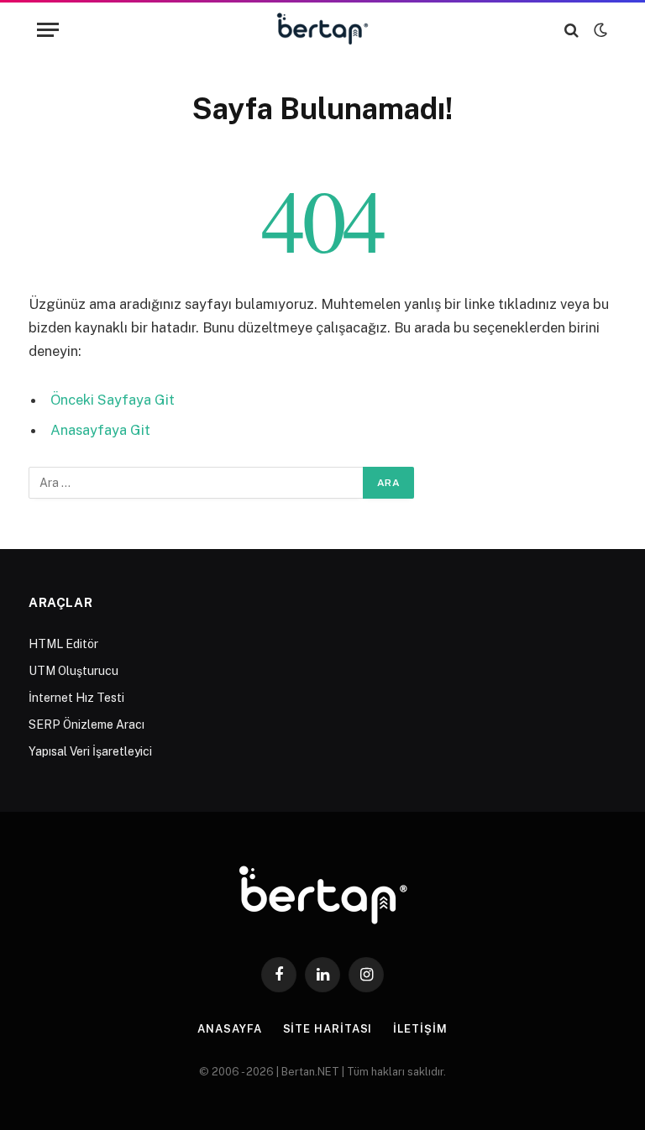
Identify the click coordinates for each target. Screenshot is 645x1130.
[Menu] (48, 30)
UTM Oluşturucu (73, 670)
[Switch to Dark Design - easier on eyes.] (599, 30)
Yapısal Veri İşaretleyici (90, 751)
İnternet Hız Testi (76, 697)
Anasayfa (229, 1029)
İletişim (420, 1029)
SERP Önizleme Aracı (86, 724)
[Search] (571, 30)
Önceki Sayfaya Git (112, 399)
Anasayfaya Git (100, 429)
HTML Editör (63, 644)
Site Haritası (328, 1029)
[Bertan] (322, 30)
